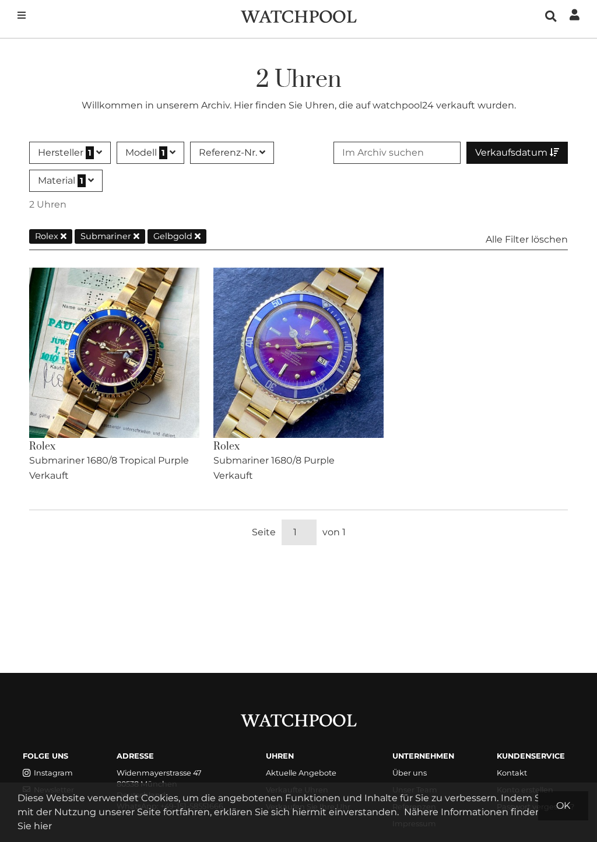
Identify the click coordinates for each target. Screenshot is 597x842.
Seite (264, 532)
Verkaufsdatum (512, 152)
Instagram (53, 773)
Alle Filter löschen (527, 239)
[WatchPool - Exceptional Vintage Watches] (298, 15)
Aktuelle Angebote (301, 773)
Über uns (409, 773)
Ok (563, 805)
